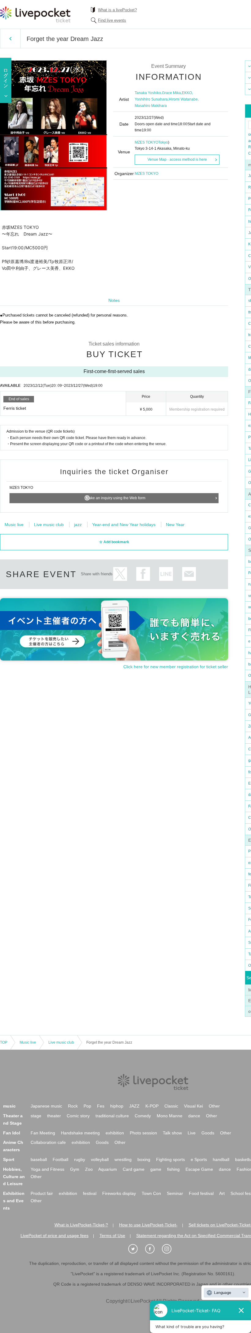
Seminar (175, 1193)
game (155, 1169)
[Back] (10, 38)
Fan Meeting (43, 1132)
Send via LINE (166, 574)
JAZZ (134, 1106)
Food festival (201, 1193)
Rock (73, 1106)
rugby (79, 1159)
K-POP (152, 1106)
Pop (87, 1106)
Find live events (112, 20)
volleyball (100, 1159)
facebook (143, 574)
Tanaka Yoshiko (148, 93)
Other (214, 1106)
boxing (143, 1159)
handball (221, 1159)
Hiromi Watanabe (183, 99)
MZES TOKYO (146, 142)
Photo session (143, 1132)
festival (89, 1193)
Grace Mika (171, 93)
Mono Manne (169, 1115)
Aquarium (107, 1169)
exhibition (115, 1132)
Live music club (49, 524)
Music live (14, 524)
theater (54, 1115)
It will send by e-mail (189, 574)
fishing (173, 1169)
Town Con (151, 1193)
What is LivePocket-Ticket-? (81, 1224)
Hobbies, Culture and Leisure (14, 1176)
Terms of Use (112, 1235)
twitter (120, 574)
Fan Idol (11, 1132)
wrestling (123, 1159)
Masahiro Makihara (151, 106)
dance (194, 1115)
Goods (207, 1132)
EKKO (187, 93)
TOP (3, 1042)
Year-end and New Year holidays (123, 524)
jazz (78, 524)
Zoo (89, 1169)
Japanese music (46, 1106)
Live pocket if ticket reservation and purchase (35, 14)
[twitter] (136, 1249)
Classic (171, 1106)
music (9, 1106)
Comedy (143, 1115)
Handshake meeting (80, 1132)
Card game (133, 1169)
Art (222, 1193)
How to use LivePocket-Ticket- (148, 1224)
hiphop (116, 1106)
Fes (100, 1106)
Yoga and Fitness (47, 1169)
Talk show (172, 1132)
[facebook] (153, 1249)
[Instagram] (170, 1249)
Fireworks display (119, 1193)
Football (60, 1159)
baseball (39, 1159)
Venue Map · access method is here (177, 159)
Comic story (78, 1115)
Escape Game (199, 1169)
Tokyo (163, 142)
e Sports (199, 1159)
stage (36, 1115)
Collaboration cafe (48, 1142)
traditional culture (112, 1115)
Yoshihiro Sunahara (151, 99)
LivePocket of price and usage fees (54, 1235)
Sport (8, 1159)
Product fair (42, 1193)
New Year (175, 524)
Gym (74, 1169)
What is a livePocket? (117, 10)
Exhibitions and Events (13, 1200)
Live (192, 1132)
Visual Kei (193, 1106)
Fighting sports (170, 1159)
